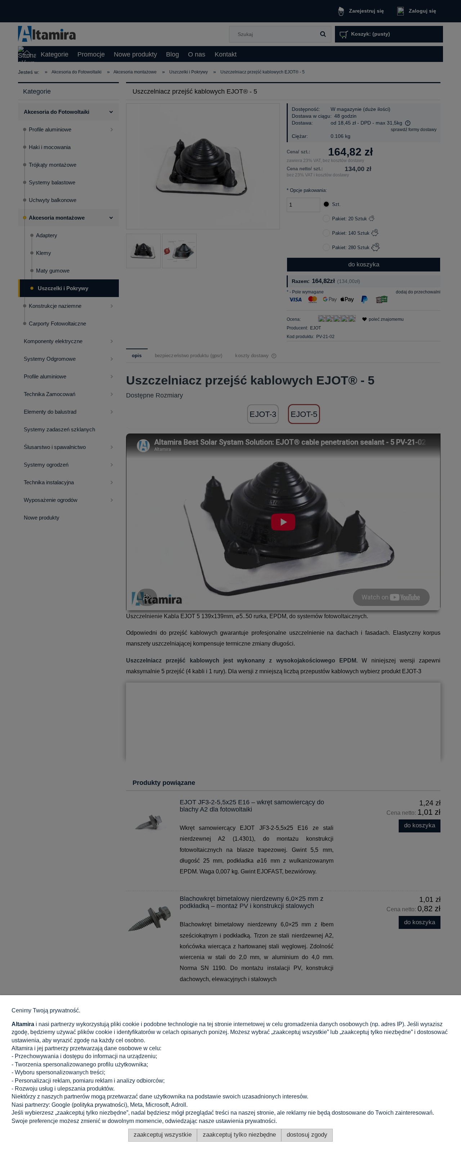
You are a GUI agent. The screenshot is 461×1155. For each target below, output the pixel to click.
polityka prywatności (99, 1105)
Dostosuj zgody (307, 1134)
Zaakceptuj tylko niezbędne (239, 1134)
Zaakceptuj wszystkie (163, 1134)
